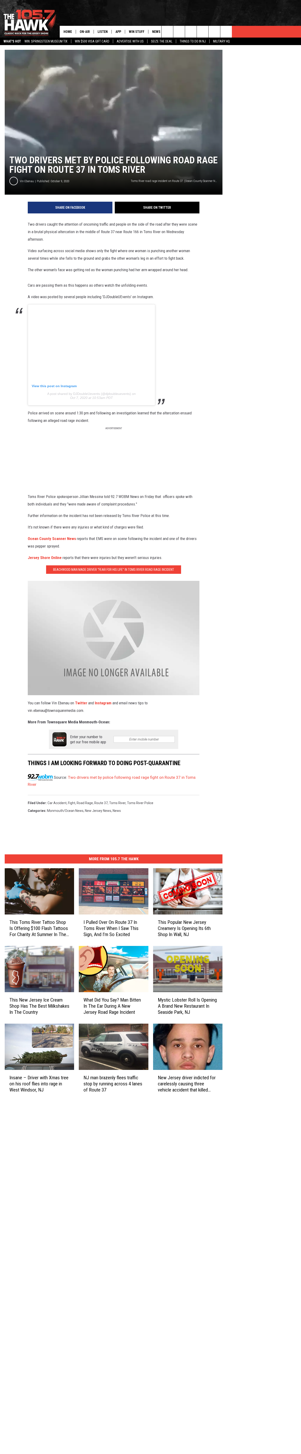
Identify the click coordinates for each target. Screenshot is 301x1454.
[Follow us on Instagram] (202, 32)
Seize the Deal (161, 41)
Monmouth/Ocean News (65, 811)
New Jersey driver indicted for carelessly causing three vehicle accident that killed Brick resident (187, 1084)
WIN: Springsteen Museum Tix (45, 41)
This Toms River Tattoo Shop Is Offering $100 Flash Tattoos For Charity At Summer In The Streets (38, 928)
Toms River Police (140, 803)
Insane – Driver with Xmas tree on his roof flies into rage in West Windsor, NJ (38, 1084)
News (156, 32)
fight (71, 803)
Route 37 (101, 803)
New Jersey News (98, 811)
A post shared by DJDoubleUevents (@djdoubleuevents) (89, 394)
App (118, 32)
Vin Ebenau (27, 181)
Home (67, 32)
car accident (57, 803)
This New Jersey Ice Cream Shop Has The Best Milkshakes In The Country (39, 1006)
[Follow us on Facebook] (191, 32)
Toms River (117, 803)
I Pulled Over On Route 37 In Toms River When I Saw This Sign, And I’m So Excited (111, 928)
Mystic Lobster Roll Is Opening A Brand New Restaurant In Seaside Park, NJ (187, 1006)
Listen (103, 32)
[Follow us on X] (214, 32)
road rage (85, 803)
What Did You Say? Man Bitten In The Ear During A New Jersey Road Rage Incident (112, 1006)
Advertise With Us (130, 41)
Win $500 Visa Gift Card (92, 41)
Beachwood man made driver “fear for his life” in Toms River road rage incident (113, 569)
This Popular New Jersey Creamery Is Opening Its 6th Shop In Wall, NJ (184, 928)
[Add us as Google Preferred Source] (179, 32)
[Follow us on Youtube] (226, 32)
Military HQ (221, 41)
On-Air (85, 32)
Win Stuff (136, 32)
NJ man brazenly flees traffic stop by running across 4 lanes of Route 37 (112, 1084)
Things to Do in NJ (193, 41)
